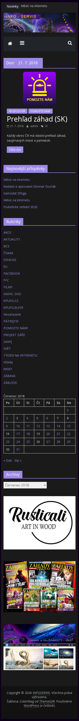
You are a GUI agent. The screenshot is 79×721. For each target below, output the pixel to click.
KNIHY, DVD (12, 294)
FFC (6, 280)
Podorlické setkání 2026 (20, 207)
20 (48, 434)
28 (58, 442)
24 (18, 442)
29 (68, 442)
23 (7, 442)
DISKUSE (10, 260)
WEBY (8, 369)
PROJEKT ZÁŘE (14, 335)
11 (28, 426)
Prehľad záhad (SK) (37, 119)
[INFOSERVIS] (10, 44)
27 (48, 442)
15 (68, 426)
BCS (6, 246)
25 (28, 442)
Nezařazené (12, 314)
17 (18, 434)
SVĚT (7, 348)
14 (58, 426)
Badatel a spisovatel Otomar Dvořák (30, 186)
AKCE (7, 232)
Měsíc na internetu (34, 6)
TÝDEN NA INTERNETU (20, 355)
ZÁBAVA (9, 376)
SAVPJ (8, 342)
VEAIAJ (8, 362)
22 (68, 434)
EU (5, 266)
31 (18, 449)
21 (58, 434)
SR (46, 126)
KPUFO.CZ (11, 301)
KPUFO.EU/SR (17, 111)
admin (34, 126)
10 (18, 426)
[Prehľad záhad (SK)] (39, 74)
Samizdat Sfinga (15, 193)
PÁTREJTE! (11, 321)
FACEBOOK (12, 273)
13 (48, 426)
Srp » (18, 460)
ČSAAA (8, 253)
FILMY (8, 287)
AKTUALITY (12, 239)
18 (28, 434)
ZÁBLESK (10, 383)
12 (38, 426)
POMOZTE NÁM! (40, 111)
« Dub (8, 460)
